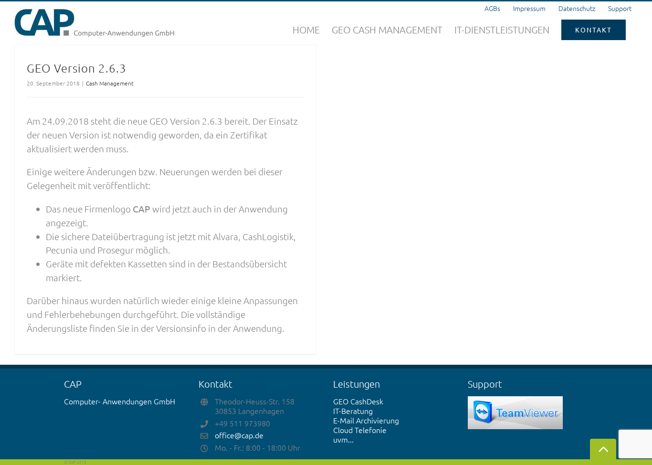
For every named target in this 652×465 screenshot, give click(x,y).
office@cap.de (239, 435)
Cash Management (110, 83)
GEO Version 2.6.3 (76, 68)
